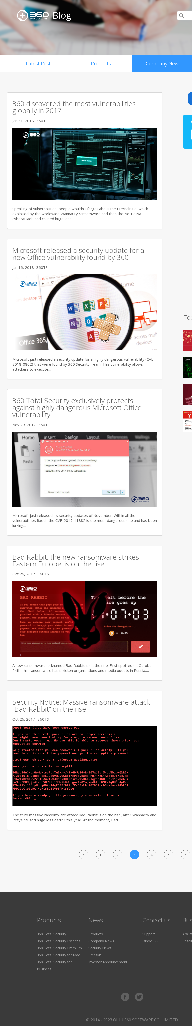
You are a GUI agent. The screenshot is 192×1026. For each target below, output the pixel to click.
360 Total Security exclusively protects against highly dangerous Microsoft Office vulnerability (77, 407)
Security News (100, 948)
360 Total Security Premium (59, 948)
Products (101, 63)
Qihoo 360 (151, 941)
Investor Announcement (108, 962)
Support (148, 934)
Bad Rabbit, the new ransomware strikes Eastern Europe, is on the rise (75, 560)
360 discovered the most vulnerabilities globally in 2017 (74, 107)
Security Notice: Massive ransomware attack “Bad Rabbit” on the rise (81, 705)
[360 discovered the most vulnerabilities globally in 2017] (85, 198)
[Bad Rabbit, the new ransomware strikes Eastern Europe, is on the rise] (85, 655)
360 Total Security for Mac (58, 955)
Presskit (94, 955)
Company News (101, 941)
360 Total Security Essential (59, 941)
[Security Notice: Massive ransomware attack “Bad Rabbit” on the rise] (85, 804)
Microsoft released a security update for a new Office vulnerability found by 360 (78, 253)
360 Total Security (51, 934)
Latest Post (38, 63)
